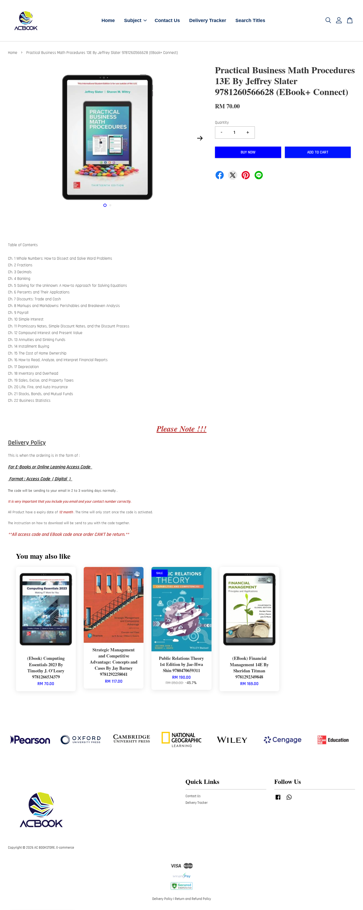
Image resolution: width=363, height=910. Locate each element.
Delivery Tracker (207, 20)
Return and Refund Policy (193, 899)
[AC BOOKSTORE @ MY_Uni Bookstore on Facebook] (278, 800)
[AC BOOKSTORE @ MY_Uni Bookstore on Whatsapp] (289, 800)
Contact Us (167, 20)
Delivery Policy (162, 899)
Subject (132, 20)
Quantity (222, 122)
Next (199, 138)
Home (108, 20)
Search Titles (250, 20)
